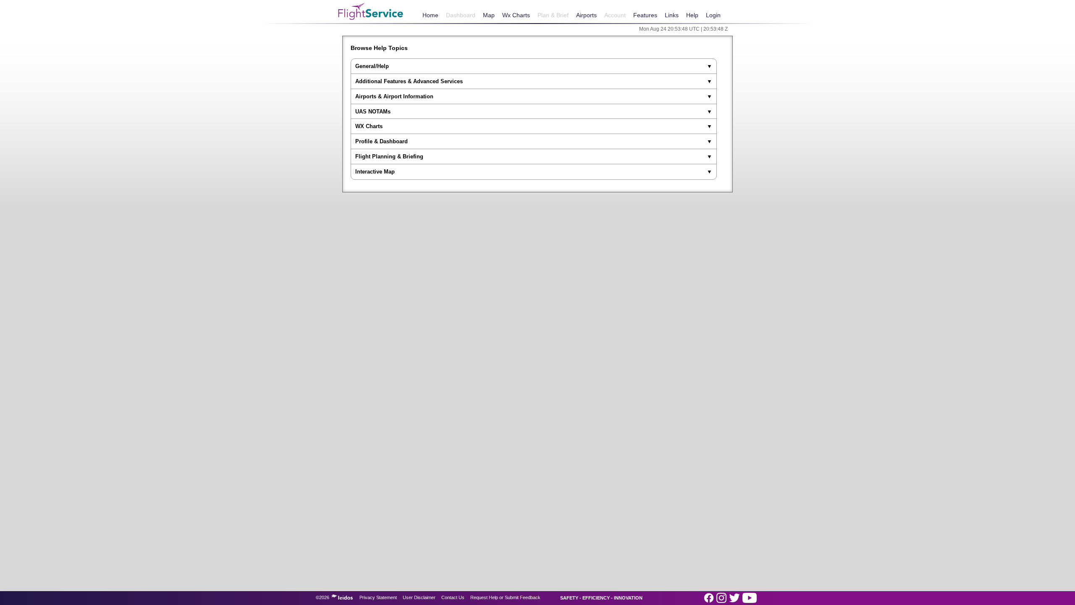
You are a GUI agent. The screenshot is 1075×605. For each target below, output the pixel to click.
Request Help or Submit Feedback (505, 597)
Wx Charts (516, 15)
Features (645, 15)
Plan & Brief (553, 15)
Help (692, 15)
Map (489, 15)
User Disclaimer (419, 597)
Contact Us (452, 597)
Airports (586, 15)
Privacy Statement (378, 597)
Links (672, 15)
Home (430, 15)
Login (713, 15)
